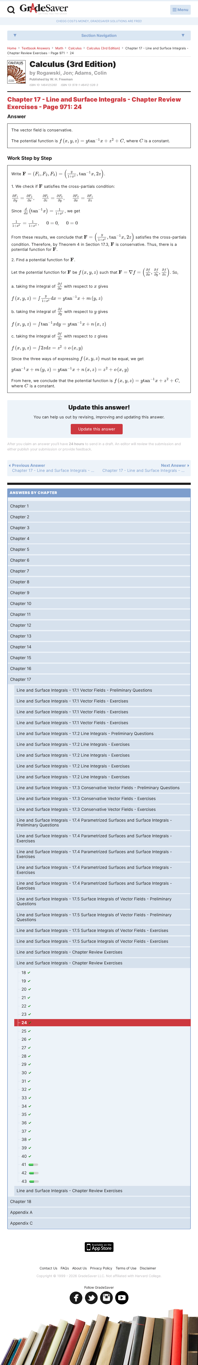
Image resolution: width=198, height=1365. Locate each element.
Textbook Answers (35, 48)
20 (24, 989)
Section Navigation (99, 35)
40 (24, 1156)
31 (24, 1081)
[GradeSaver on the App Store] (99, 1247)
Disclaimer (148, 1268)
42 (24, 1172)
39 (24, 1147)
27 (24, 1047)
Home (11, 48)
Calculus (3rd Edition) (103, 48)
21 (24, 997)
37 (24, 1131)
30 (24, 1072)
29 (24, 1064)
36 (24, 1122)
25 (24, 1031)
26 (24, 1039)
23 (24, 1014)
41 (24, 1164)
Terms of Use (126, 1268)
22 (24, 1006)
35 (24, 1114)
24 (24, 1022)
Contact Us (48, 1268)
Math (59, 48)
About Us (79, 1268)
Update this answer (96, 429)
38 (24, 1139)
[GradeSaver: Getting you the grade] (44, 9)
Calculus (75, 48)
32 (24, 1089)
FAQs (65, 1268)
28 (24, 1056)
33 (24, 1097)
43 (24, 1181)
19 (24, 981)
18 (24, 972)
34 (24, 1106)
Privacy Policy (101, 1268)
